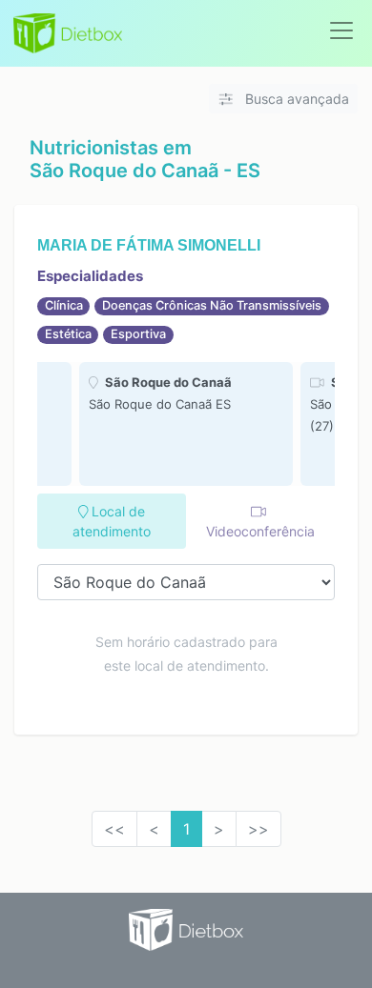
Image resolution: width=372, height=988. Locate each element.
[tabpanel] (186, 424)
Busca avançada (295, 99)
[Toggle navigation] (341, 30)
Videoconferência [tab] (260, 531)
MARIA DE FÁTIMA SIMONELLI (148, 245)
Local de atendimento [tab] (111, 521)
